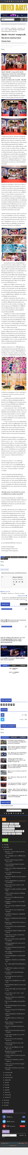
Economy (20, 28)
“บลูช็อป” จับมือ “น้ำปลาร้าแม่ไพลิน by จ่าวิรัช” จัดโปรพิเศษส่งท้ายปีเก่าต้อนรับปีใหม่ (17, 791)
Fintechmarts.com (13, 1143)
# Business (7, 557)
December (7, 849)
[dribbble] (14, 1)
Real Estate (19, 831)
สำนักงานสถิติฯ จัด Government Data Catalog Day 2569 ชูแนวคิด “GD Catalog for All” (13, 620)
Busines (5, 833)
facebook (22, 665)
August (7, 1080)
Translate (7, 1137)
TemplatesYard (5, 1145)
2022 (5, 1105)
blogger (5, 665)
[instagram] (20, 1)
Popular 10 (5, 737)
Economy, (3, 47)
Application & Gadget (7, 609)
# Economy (21, 557)
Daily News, (21, 45)
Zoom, (11, 47)
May (6, 1087)
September (8, 1077)
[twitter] (7, 1)
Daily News (13, 28)
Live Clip (19, 833)
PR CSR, (7, 47)
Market (18, 826)
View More (24, 604)
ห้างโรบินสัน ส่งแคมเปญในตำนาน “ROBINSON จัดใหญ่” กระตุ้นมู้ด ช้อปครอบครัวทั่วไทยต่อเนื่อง (17, 742)
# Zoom (5, 558)
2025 (5, 847)
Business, (16, 45)
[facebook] (5, 1)
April (6, 1090)
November (7, 1072)
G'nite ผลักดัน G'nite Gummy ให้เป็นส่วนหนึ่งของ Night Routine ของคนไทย (13, 659)
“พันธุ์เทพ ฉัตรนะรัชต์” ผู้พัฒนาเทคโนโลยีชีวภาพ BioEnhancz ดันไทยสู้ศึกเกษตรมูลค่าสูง (17, 760)
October (7, 1075)
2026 (5, 844)
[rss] (16, 1)
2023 (5, 1102)
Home (2, 28)
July (6, 1082)
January (7, 1097)
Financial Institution (8, 828)
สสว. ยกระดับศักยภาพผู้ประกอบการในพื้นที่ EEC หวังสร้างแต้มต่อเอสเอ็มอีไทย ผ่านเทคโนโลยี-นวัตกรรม (17, 766)
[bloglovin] (11, 1)
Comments (23, 737)
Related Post (5, 604)
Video (13, 833)
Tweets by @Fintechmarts (7, 805)
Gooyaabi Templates (21, 1145)
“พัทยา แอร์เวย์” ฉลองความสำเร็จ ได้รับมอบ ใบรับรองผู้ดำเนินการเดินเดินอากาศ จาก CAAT (17, 748)
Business (7, 28)
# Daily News (14, 557)
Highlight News (14, 738)
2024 (5, 1100)
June (6, 1085)
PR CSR (16, 823)
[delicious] (22, 1)
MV (9, 833)
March (6, 1092)
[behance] (18, 1)
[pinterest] (9, 1)
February (7, 1094)
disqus (14, 665)
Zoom (6, 29)
